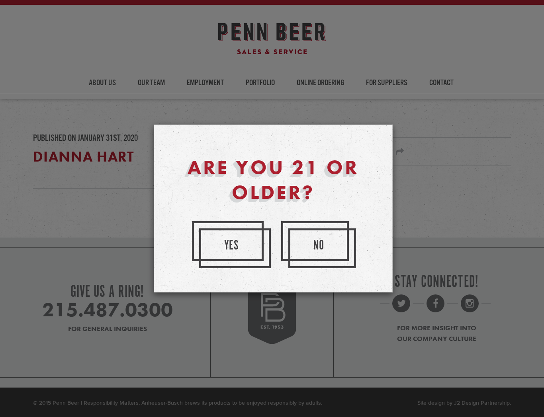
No (319, 245)
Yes (231, 245)
